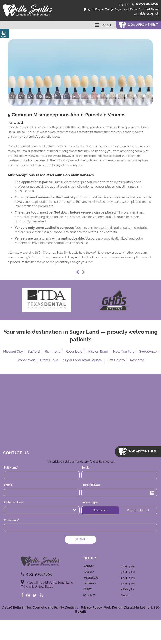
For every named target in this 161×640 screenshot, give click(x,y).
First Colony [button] (116, 360)
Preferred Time (17, 510)
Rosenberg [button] (74, 351)
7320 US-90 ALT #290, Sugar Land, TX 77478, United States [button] (122, 9)
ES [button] (127, 4)
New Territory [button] (123, 351)
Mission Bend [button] (98, 351)
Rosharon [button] (137, 360)
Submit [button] (81, 539)
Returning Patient (138, 510)
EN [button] (121, 4)
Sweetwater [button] (148, 351)
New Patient (100, 510)
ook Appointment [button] (143, 24)
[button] (4, 33)
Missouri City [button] (13, 351)
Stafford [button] (34, 351)
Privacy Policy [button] (91, 607)
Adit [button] (83, 612)
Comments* (11, 520)
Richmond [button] (53, 351)
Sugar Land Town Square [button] (82, 360)
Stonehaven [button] (26, 360)
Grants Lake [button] (49, 360)
